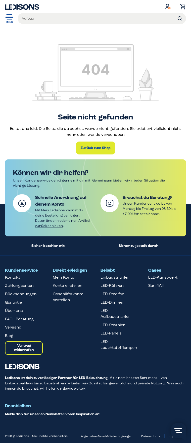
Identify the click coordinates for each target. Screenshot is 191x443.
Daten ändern (47, 221)
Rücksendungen (21, 294)
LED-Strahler (112, 325)
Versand (13, 327)
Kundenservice (147, 203)
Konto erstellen (67, 285)
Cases (154, 270)
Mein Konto (63, 277)
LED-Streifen (112, 294)
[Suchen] (180, 18)
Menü (9, 22)
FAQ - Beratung (19, 319)
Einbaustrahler (115, 277)
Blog (9, 335)
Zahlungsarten (19, 285)
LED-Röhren (112, 285)
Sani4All (156, 285)
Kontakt (12, 277)
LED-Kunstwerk (163, 277)
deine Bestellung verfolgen (57, 215)
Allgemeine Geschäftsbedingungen (107, 436)
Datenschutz (150, 436)
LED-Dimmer (112, 302)
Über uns (14, 310)
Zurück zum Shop (96, 148)
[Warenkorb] (182, 6)
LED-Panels (111, 333)
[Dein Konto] (168, 6)
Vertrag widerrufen (24, 347)
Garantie (13, 302)
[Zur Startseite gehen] (22, 6)
